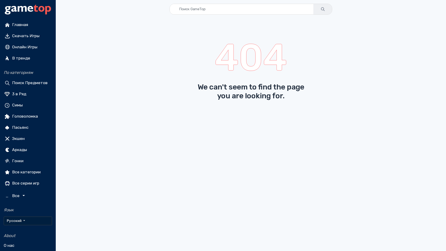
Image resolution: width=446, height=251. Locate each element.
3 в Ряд (18, 94)
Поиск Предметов (29, 82)
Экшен (18, 138)
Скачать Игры (25, 35)
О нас (9, 245)
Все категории (26, 172)
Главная (19, 24)
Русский (14, 221)
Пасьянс (20, 127)
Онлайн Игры (24, 47)
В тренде (20, 58)
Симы (17, 105)
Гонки (17, 161)
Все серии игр (25, 183)
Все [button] (13, 195)
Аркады (19, 149)
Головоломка (24, 116)
